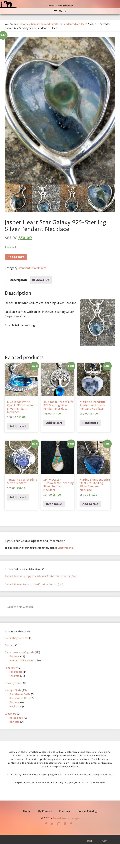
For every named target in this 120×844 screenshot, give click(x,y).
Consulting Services (16, 638)
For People (15, 672)
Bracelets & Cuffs (19, 694)
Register (14, 722)
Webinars (10, 713)
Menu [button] (62, 11)
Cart (104, 840)
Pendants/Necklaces (75, 24)
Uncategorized (13, 683)
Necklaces (15, 706)
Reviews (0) (40, 280)
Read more (90, 423)
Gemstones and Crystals (45, 24)
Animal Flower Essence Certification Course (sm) (34, 584)
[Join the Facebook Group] (47, 824)
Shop (89, 840)
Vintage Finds (13, 690)
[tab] (18, 280)
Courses (10, 645)
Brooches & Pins (19, 698)
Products (10, 668)
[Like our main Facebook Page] (72, 824)
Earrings (14, 656)
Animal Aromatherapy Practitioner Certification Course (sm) (41, 576)
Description (18, 280)
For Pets (14, 676)
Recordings (16, 718)
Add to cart (16, 257)
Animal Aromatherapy (60, 5)
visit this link (65, 548)
